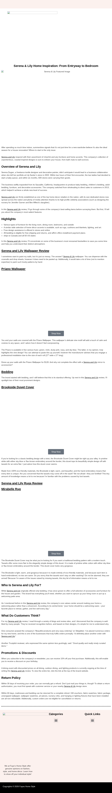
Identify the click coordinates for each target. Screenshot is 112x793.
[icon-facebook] (23, 4)
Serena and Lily (8, 157)
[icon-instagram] (28, 4)
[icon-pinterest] (33, 4)
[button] (56, 720)
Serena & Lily (69, 256)
